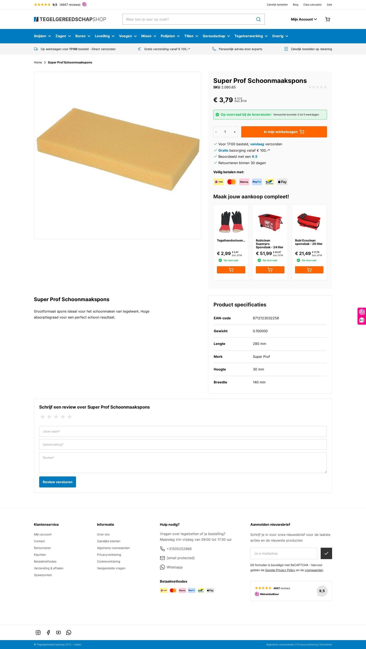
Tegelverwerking (248, 36)
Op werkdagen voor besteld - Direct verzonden (78, 49)
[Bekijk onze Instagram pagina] (38, 632)
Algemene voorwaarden (113, 548)
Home (38, 62)
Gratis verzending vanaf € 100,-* (167, 49)
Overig (277, 36)
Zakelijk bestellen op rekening (311, 49)
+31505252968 (179, 549)
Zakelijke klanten (108, 541)
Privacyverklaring (109, 554)
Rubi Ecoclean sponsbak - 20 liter (309, 242)
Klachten (40, 554)
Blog (295, 4)
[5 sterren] (69, 416)
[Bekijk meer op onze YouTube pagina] (58, 632)
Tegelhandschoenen (232, 240)
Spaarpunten (43, 575)
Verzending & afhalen (48, 568)
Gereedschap (214, 36)
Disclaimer (326, 644)
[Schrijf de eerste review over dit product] (317, 87)
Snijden (40, 36)
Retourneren (42, 548)
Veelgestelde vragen (111, 568)
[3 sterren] (56, 416)
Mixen (146, 36)
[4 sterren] (63, 416)
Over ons (103, 534)
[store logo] (70, 19)
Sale (329, 4)
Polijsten (168, 36)
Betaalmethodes (45, 561)
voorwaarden (314, 570)
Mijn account (42, 534)
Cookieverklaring (108, 561)
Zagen (60, 36)
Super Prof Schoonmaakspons (70, 62)
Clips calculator (312, 4)
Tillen (188, 36)
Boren (80, 36)
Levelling (102, 36)
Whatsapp (175, 567)
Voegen (125, 36)
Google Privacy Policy (280, 570)
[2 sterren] (49, 416)
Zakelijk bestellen (277, 4)
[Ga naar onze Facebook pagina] (48, 632)
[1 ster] (42, 416)
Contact (39, 541)
